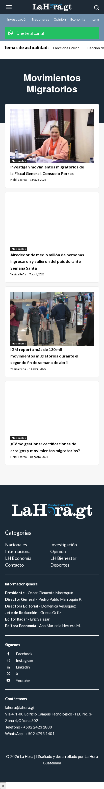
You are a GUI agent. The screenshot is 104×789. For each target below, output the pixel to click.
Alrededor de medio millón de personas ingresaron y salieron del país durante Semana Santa (47, 261)
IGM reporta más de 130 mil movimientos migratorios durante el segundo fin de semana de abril (44, 356)
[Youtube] (8, 680)
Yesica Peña (18, 274)
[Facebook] (8, 654)
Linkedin (23, 667)
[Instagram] (8, 660)
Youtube (23, 680)
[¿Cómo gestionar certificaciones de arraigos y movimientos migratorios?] (52, 413)
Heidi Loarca (18, 179)
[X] (8, 674)
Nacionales (19, 160)
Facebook (24, 653)
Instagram (24, 660)
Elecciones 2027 (66, 48)
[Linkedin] (8, 667)
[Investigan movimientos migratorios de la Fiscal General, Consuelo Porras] (52, 136)
